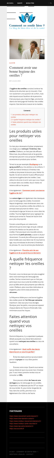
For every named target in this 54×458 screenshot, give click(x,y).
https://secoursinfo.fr (17, 429)
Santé (19, 3)
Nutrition (11, 16)
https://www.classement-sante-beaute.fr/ (24, 416)
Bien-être (30, 3)
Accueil (10, 3)
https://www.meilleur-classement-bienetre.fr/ (25, 421)
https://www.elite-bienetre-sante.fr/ (22, 418)
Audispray (34, 164)
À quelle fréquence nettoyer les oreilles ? (26, 120)
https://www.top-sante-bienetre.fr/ (21, 426)
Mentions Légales (17, 454)
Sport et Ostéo (26, 16)
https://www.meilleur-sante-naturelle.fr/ (23, 423)
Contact (29, 454)
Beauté (31, 9)
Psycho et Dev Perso (15, 9)
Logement (11, 22)
